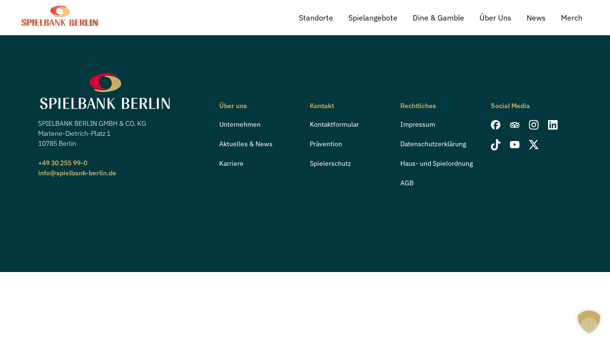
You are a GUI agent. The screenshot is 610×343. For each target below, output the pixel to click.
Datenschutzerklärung (433, 144)
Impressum (417, 124)
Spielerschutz (330, 163)
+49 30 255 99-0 (62, 163)
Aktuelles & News (246, 144)
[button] (589, 322)
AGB (407, 183)
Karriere (231, 163)
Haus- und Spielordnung (436, 163)
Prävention (326, 144)
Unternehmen (240, 124)
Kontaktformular (334, 124)
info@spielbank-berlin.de (77, 173)
